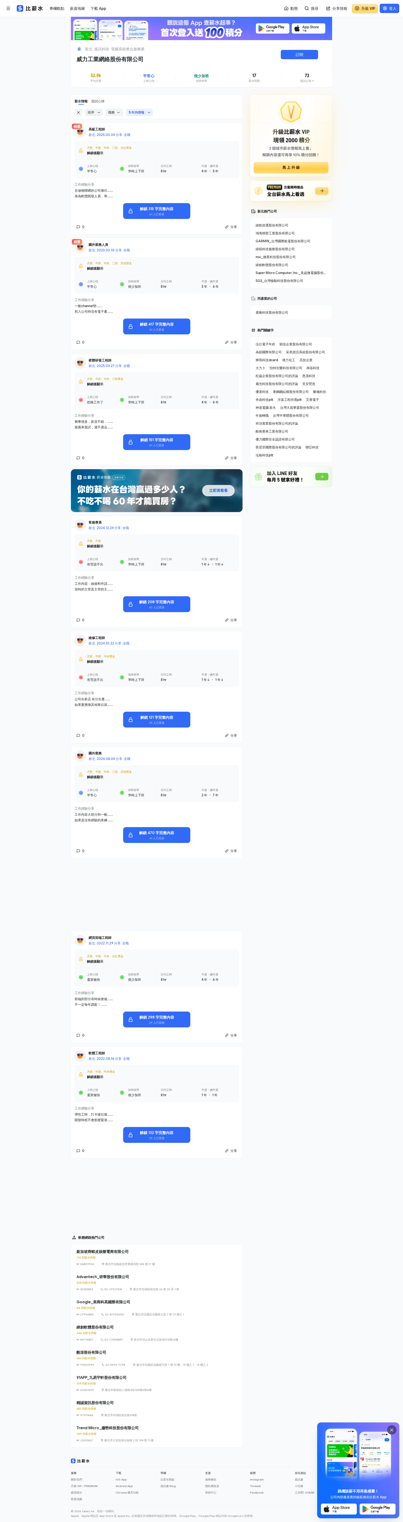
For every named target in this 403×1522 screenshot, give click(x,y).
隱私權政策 (212, 1486)
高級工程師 (97, 129)
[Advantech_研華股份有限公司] (157, 1282)
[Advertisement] (157, 894)
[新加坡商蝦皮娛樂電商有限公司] (157, 1257)
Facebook (257, 1492)
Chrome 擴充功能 (127, 1492)
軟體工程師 (97, 1053)
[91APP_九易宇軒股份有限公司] (157, 1383)
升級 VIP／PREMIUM (84, 1486)
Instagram (257, 1479)
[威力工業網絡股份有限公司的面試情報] (307, 78)
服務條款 (210, 1479)
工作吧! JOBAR (304, 1492)
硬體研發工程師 (100, 360)
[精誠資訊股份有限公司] (157, 1408)
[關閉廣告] (391, 1430)
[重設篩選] (78, 112)
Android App (124, 1486)
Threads (255, 1486)
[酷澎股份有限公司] (157, 1358)
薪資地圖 (76, 1499)
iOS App (121, 1479)
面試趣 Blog (168, 1486)
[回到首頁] (79, 49)
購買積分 (76, 1492)
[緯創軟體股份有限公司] (157, 1333)
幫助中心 (210, 1492)
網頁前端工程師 (100, 938)
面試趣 (299, 1479)
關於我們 (76, 1479)
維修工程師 (97, 638)
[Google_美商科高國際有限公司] (157, 1308)
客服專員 (95, 522)
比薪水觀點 (167, 1479)
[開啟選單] (8, 8)
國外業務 (95, 753)
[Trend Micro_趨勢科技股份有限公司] (157, 1434)
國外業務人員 (98, 244)
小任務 (299, 1486)
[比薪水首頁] (80, 1461)
